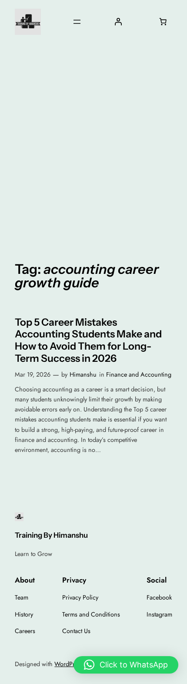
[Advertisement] (93, 145)
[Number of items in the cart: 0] (163, 22)
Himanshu (83, 374)
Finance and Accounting (138, 374)
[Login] (118, 22)
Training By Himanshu (51, 535)
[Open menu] (77, 22)
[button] (125, 665)
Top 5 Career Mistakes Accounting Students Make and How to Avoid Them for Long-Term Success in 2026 (88, 340)
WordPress (68, 664)
